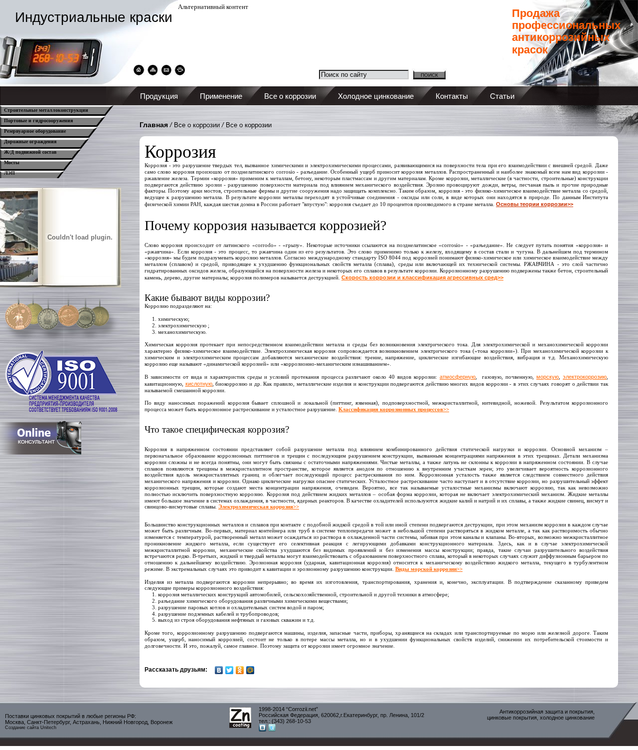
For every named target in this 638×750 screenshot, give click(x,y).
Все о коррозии (290, 96)
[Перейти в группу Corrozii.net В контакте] (262, 729)
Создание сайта (22, 727)
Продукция (159, 96)
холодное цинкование (567, 718)
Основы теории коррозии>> (534, 204)
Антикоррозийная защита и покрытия (546, 712)
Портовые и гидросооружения (38, 120)
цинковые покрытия (512, 718)
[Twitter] (229, 670)
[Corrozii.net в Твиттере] (272, 729)
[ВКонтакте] (219, 670)
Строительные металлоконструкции (46, 110)
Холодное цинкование (376, 96)
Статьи (502, 96)
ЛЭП (9, 173)
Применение (221, 96)
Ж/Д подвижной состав (30, 152)
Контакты (452, 96)
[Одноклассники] (240, 670)
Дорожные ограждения (30, 141)
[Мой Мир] (250, 670)
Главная (154, 125)
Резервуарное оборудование (35, 131)
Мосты (11, 162)
